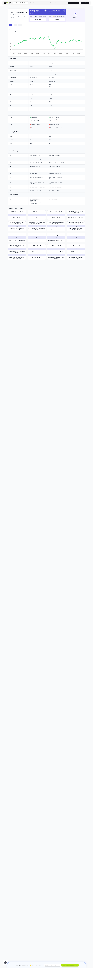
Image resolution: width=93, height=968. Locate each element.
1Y (10, 25)
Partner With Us (54, 2)
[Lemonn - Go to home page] (7, 3)
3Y (15, 25)
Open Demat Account (74, 2)
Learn (46, 2)
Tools (41, 2)
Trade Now (86, 2)
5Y (19, 25)
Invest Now (38, 19)
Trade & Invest (33, 2)
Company (63, 2)
